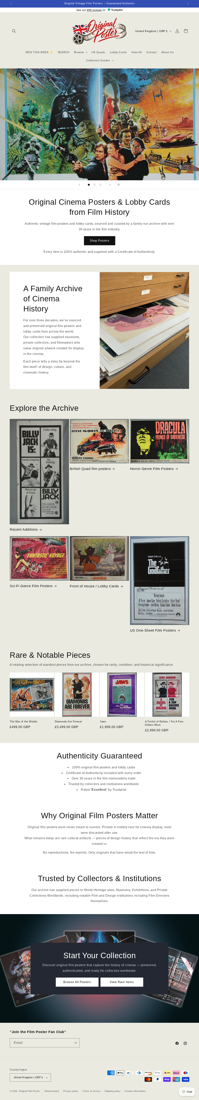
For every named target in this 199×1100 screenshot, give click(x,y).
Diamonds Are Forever (68, 721)
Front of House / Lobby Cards (94, 586)
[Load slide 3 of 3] (100, 185)
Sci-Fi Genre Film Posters (31, 586)
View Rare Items (122, 982)
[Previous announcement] (11, 3)
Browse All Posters (77, 982)
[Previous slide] (79, 184)
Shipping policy (113, 1091)
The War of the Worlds (24, 721)
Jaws (103, 721)
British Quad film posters (90, 469)
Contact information (135, 1091)
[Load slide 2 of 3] (95, 185)
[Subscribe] (75, 1042)
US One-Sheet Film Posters (153, 630)
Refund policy (52, 1091)
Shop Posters (99, 240)
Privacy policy (71, 1091)
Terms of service (91, 1091)
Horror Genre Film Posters (152, 469)
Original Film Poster (29, 1091)
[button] (14, 31)
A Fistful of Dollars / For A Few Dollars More (164, 723)
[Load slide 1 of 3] (89, 185)
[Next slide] (110, 184)
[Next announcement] (188, 3)
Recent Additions (24, 529)
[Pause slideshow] (119, 184)
